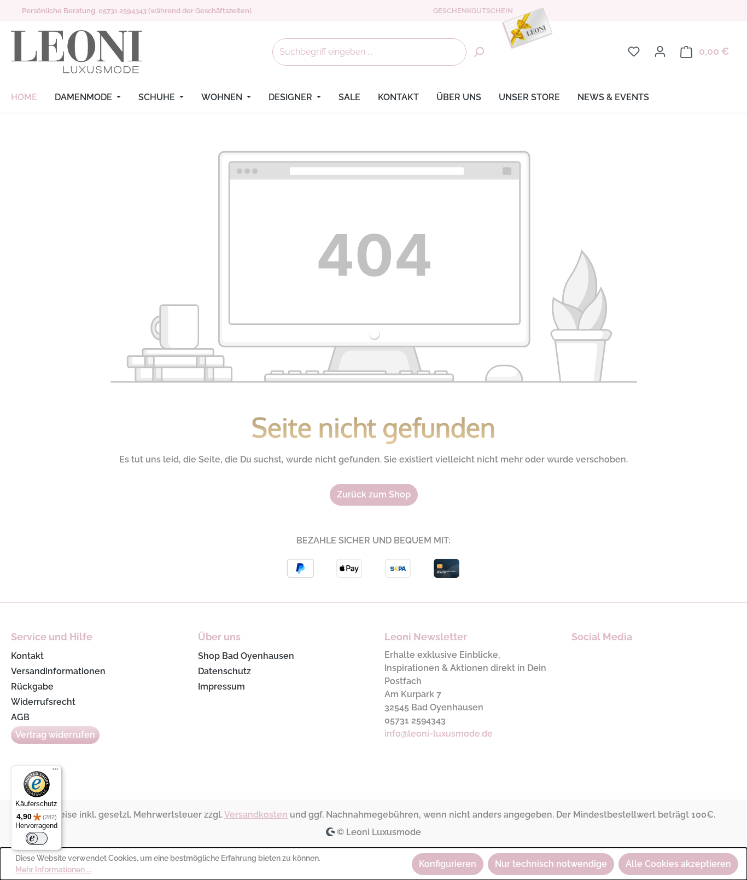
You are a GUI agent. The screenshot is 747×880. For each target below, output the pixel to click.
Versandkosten (256, 814)
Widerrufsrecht (43, 702)
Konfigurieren (447, 864)
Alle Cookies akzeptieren (678, 864)
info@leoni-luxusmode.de (438, 733)
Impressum (221, 686)
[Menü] (55, 771)
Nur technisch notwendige (551, 864)
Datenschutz (224, 671)
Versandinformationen (58, 671)
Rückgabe (32, 686)
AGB (20, 717)
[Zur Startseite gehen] (76, 52)
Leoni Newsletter (425, 636)
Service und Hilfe (51, 636)
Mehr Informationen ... (53, 869)
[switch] (37, 838)
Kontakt (27, 656)
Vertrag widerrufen (55, 735)
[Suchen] (478, 52)
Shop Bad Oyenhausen (246, 656)
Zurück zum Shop (374, 494)
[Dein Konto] (660, 51)
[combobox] (369, 52)
